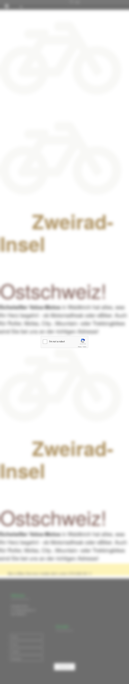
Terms (84, 347)
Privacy (80, 347)
